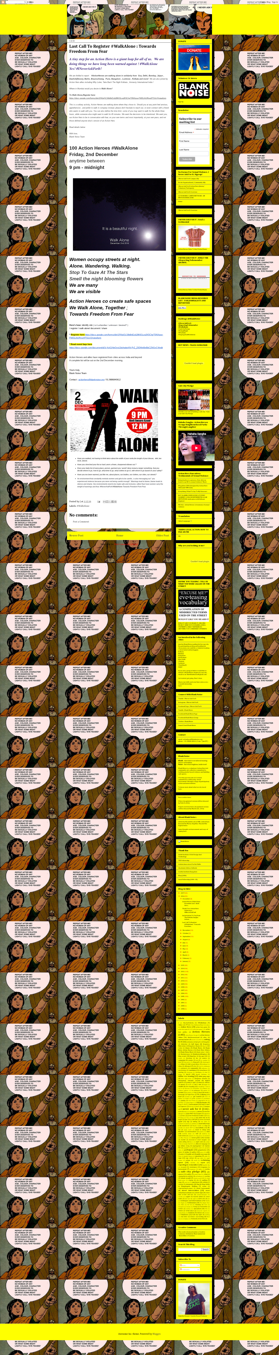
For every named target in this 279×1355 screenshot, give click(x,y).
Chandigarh (182, 665)
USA (206, 1208)
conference (204, 1068)
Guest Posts (191, 1100)
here (179, 789)
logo (188, 1121)
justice (182, 1115)
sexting (207, 1176)
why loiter (184, 1216)
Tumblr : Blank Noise (185, 710)
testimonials (191, 1202)
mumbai (207, 1137)
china (180, 1066)
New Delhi (181, 659)
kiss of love (190, 1117)
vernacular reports (202, 1210)
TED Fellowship (183, 860)
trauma (188, 1206)
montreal (207, 1135)
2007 (183, 990)
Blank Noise (197, 1048)
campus (190, 1060)
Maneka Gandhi (197, 1125)
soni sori (187, 1182)
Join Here (182, 308)
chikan (183, 1064)
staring (180, 1184)
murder (183, 1140)
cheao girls (187, 1062)
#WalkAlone (83, 506)
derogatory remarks (201, 1078)
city (195, 1066)
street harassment (203, 1188)
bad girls (198, 1042)
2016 (183, 896)
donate (183, 1084)
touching (198, 1204)
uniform (188, 1208)
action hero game (201, 1027)
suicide (180, 1196)
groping (183, 1100)
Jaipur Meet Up (190, 1113)
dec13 (188, 1074)
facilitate (188, 1092)
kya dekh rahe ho (201, 1117)
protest (182, 1154)
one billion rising (183, 1146)
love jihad (204, 1121)
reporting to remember (188, 1165)
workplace (186, 1218)
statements (190, 1184)
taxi (209, 1198)
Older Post (162, 535)
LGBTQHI (194, 1119)
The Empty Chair (205, 1202)
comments (184, 1068)
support (187, 1196)
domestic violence (204, 1082)
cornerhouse (203, 1070)
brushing (189, 1058)
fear (200, 1092)
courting (181, 1072)
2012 (183, 974)
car (197, 1060)
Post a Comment (81, 522)
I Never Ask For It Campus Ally (188, 178)
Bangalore (182, 655)
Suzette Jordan (198, 1196)
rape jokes (200, 1158)
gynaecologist (190, 1102)
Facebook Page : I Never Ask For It (190, 706)
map (205, 1125)
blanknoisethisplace (200, 1054)
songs (180, 1182)
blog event (182, 1056)
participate (188, 1150)
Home (119, 535)
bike (203, 1046)
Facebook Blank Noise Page (187, 714)
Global (187, 1098)
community (194, 1068)
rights (200, 1169)
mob (197, 1133)
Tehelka (207, 1200)
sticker (204, 1186)
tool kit (189, 1204)
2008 (183, 987)
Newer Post (76, 535)
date (206, 1072)
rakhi (205, 1156)
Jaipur (180, 667)
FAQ (195, 1092)
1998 (183, 1009)
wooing (201, 1216)
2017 (183, 893)
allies (205, 1037)
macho (187, 1123)
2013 (183, 971)
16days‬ (180, 1025)
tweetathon (203, 1206)
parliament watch (197, 1148)
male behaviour (204, 1123)
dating (180, 1074)
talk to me (201, 1198)
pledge (187, 1152)
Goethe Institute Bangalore (187, 872)
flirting (204, 1094)
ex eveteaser (196, 1090)
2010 (183, 981)
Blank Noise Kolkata (203, 1050)
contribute (192, 1070)
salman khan (197, 1174)
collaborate (207, 1066)
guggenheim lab (202, 1100)
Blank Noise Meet (187, 1052)
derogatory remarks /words (189, 1080)
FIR (179, 536)
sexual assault (186, 1178)
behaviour (184, 1044)
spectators (196, 1182)
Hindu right (199, 1106)
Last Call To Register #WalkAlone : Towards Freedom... (191, 924)
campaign (181, 1060)
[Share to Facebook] (112, 501)
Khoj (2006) (182, 875)
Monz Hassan (185, 1137)
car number (204, 1060)
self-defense (198, 1176)
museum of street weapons (198, 1140)
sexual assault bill (199, 1178)
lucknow (180, 1123)
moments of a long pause (195, 1135)
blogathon (193, 1056)
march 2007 (189, 1127)
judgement (207, 1113)
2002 (183, 999)
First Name (184, 141)
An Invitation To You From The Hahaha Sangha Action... (191, 917)
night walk (199, 1142)
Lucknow (181, 663)
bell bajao (195, 1044)
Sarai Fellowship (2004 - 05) (188, 879)
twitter (180, 1208)
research (183, 1167)
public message (202, 1154)
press (202, 1152)
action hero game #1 (184, 1029)
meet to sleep (200, 1129)
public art (190, 1154)
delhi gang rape (204, 1076)
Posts (184, 1265)
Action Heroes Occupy (191, 1035)
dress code (197, 1084)
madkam (194, 1123)
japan (199, 1113)
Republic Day (206, 1165)
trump (195, 1206)
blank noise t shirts (203, 1052)
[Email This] (104, 501)
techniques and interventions (191, 1200)
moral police (196, 1137)
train (205, 1204)
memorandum (191, 1131)
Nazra (191, 1142)
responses (193, 1169)
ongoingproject (197, 1146)
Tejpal (182, 1202)
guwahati (180, 1102)
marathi (180, 1127)
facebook (180, 1092)
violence (199, 1213)
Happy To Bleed (182, 1104)
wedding (207, 1214)
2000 (183, 1006)
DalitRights (198, 1072)
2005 (183, 996)
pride (208, 1152)
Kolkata (181, 652)
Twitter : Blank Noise (185, 721)
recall (195, 1160)
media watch (188, 1129)
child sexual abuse (193, 1064)
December (186, 899)
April (184, 952)
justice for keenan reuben (195, 1115)
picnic (180, 1152)
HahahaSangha (202, 1102)
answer (194, 1039)
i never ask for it (191, 1109)
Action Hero (186, 1027)
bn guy (201, 1056)
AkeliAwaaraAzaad (194, 1037)
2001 (183, 1002)
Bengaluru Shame (194, 1046)
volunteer (207, 1213)
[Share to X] (109, 501)
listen (202, 1119)
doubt (189, 1084)
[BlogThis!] (107, 501)
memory (201, 1131)
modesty (204, 1133)
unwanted (197, 1208)
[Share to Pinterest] (115, 501)
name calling (182, 1142)
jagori (182, 1113)
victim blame (181, 1213)
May (184, 949)
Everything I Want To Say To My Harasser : (193, 491)
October (186, 933)
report (203, 1162)
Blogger (156, 1334)
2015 (183, 965)
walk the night (197, 1214)
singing (190, 1180)
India (185, 1111)
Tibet (182, 1204)
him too (191, 1106)
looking (195, 1121)
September (187, 936)
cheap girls (196, 1062)
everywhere (196, 1088)
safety (189, 1174)
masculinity (200, 1127)
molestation (182, 1135)
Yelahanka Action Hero (198, 1218)
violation (191, 1213)
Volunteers (184, 1214)
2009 (183, 984)
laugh (180, 1119)
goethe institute (196, 1098)
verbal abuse (190, 1210)
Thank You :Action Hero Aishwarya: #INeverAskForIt (190, 910)
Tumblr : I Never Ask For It (187, 698)
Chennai (181, 661)
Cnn (200, 1066)
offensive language (202, 1144)
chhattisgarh (206, 1062)
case (179, 1062)
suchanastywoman (202, 1194)
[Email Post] (98, 501)
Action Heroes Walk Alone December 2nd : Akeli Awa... (191, 903)
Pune (179, 1156)
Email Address (186, 132)
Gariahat (187, 1096)
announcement (183, 1039)
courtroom (189, 1072)
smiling (204, 1180)
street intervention (190, 1190)
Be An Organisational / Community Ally (192, 182)
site (197, 1180)
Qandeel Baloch (188, 1156)
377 (186, 1025)
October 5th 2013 (188, 1144)
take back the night (190, 1198)
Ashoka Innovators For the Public (189, 864)
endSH (180, 1086)
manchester (185, 1125)
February (186, 958)
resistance (193, 1167)
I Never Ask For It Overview (187, 192)
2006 (183, 993)
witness (192, 1216)
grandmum (207, 1098)
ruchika (207, 1169)
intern (199, 1111)
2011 (183, 978)
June (184, 946)
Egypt (205, 1084)
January (185, 961)
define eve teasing (186, 1076)
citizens (187, 1066)
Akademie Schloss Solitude (187, 868)
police (194, 1152)
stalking (205, 1182)
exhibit (205, 1090)
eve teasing (190, 1086)
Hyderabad (182, 657)
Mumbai (181, 653)
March (185, 955)
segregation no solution (185, 1176)
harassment (193, 1104)
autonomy (190, 1042)
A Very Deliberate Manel (197, 1025)
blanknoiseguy (185, 1054)
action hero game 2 (198, 1029)
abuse (208, 1025)
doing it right (191, 1082)
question (198, 1156)
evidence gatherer (183, 1090)
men (208, 1131)
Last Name (184, 149)
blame (187, 1048)
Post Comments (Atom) (126, 544)
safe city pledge (190, 1171)
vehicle (180, 1210)
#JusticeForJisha (188, 1023)
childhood (204, 1064)
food (179, 1096)
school (206, 1174)
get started (197, 1096)
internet (207, 1111)
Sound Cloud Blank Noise (187, 725)
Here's (196, 678)
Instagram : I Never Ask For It (188, 702)
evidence (204, 1088)
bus (197, 1058)
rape (179, 1158)
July (184, 943)
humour (207, 1106)
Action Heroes (201, 1031)
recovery (193, 1162)
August (185, 939)
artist (200, 1039)
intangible (192, 1111)
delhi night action (186, 1078)
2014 (183, 968)
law (186, 1119)
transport (181, 1206)
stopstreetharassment (185, 1188)
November (186, 930)
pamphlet (186, 1148)
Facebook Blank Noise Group (188, 717)
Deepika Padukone (201, 1074)
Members (181, 1131)
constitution (182, 1070)
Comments (185, 1269)
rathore (188, 1160)
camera (204, 1058)
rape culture (190, 1158)
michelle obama (187, 1133)
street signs (199, 1192)
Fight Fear (190, 1094)
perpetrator (202, 1150)
